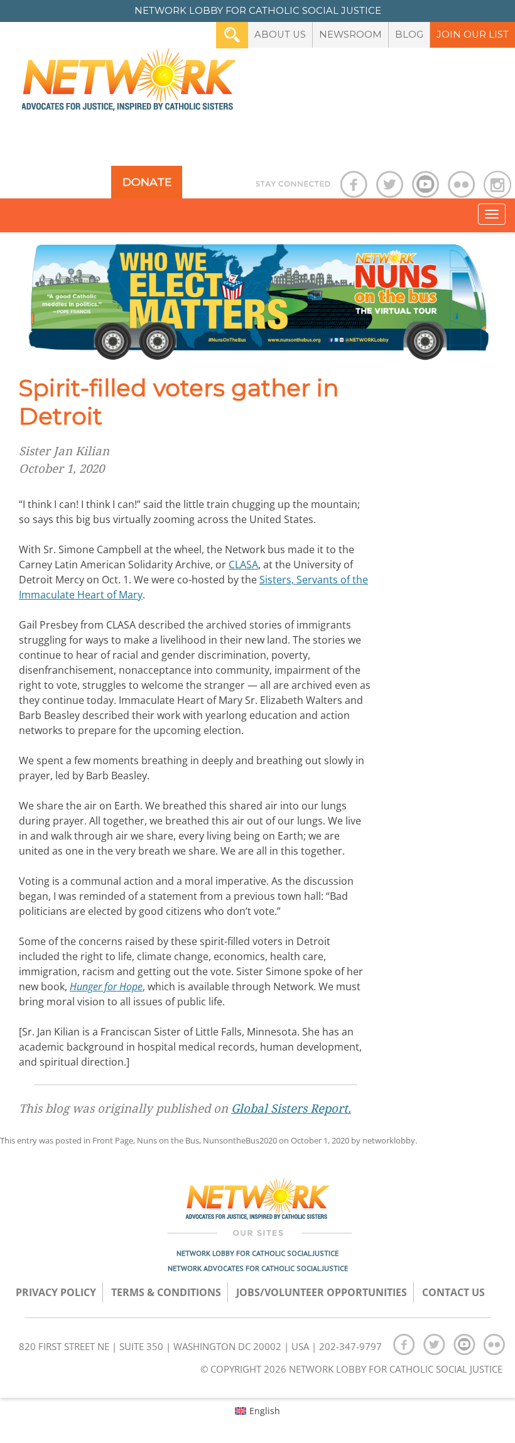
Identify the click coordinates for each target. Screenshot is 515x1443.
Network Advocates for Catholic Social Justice (258, 1268)
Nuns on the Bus (168, 1140)
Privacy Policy (56, 1292)
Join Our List (472, 34)
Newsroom (350, 34)
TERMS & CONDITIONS (166, 1292)
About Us (280, 34)
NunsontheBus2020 (240, 1140)
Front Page (112, 1140)
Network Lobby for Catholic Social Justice (257, 1253)
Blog (409, 34)
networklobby (388, 1140)
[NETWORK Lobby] (129, 83)
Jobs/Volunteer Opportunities (321, 1292)
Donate (146, 181)
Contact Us (453, 1292)
